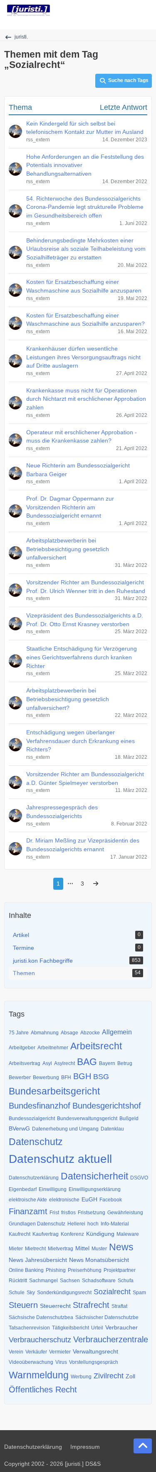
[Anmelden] (124, 10)
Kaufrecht (19, 1234)
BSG (101, 1077)
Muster (99, 1249)
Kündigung (100, 1233)
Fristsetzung (91, 1212)
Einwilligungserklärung (95, 1189)
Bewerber (20, 1077)
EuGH (89, 1199)
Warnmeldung (39, 1375)
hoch (93, 1224)
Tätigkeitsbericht (70, 1328)
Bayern (107, 1063)
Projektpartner (120, 1270)
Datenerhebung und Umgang (65, 1129)
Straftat (119, 1306)
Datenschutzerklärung (34, 1178)
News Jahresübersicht (38, 1260)
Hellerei (76, 1224)
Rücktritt (18, 1280)
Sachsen (70, 1280)
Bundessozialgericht (32, 1118)
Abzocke (90, 1033)
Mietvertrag (60, 1249)
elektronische (64, 1200)
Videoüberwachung (31, 1362)
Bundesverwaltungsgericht (87, 1118)
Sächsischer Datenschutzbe (107, 1317)
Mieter (16, 1249)
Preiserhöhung (85, 1270)
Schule (17, 1292)
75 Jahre (19, 1033)
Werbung (81, 1377)
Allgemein (117, 1032)
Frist (54, 1212)
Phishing (56, 1270)
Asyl (47, 1063)
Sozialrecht (112, 1292)
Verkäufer (36, 1352)
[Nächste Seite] (95, 884)
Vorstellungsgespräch (93, 1362)
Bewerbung (46, 1077)
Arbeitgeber (22, 1048)
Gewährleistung (125, 1212)
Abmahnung (45, 1033)
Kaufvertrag (45, 1234)
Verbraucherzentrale (110, 1339)
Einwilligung (53, 1189)
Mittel (82, 1248)
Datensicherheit (94, 1176)
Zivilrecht (109, 1376)
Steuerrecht (55, 1306)
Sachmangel (43, 1280)
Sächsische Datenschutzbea (41, 1317)
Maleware (127, 1234)
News (121, 1247)
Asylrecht (64, 1063)
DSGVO (139, 1178)
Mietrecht (35, 1249)
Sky (31, 1292)
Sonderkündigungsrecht (64, 1292)
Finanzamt (28, 1211)
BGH (82, 1076)
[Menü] (145, 10)
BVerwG (19, 1128)
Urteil (97, 1328)
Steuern (23, 1305)
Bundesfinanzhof (39, 1105)
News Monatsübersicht (99, 1260)
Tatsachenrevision (29, 1328)
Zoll (130, 1376)
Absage (69, 1033)
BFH (66, 1077)
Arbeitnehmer (52, 1048)
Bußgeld (129, 1118)
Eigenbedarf (23, 1189)
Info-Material (115, 1224)
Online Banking (26, 1270)
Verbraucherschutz (40, 1340)
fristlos (68, 1212)
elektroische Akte (28, 1200)
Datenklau (112, 1129)
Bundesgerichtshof (106, 1105)
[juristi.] (28, 10)
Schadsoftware (99, 1280)
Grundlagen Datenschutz (37, 1224)
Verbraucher (121, 1327)
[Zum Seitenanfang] (143, 1445)
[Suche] (103, 10)
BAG (87, 1061)
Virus (61, 1362)
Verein (16, 1352)
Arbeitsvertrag (24, 1063)
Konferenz (72, 1234)
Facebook (110, 1200)
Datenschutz (36, 1141)
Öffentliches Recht (43, 1389)
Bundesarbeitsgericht (54, 1091)
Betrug (124, 1063)
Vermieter (60, 1352)
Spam (139, 1292)
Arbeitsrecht (96, 1046)
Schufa (126, 1280)
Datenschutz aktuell (60, 1158)
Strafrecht (91, 1305)
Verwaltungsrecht (95, 1351)
